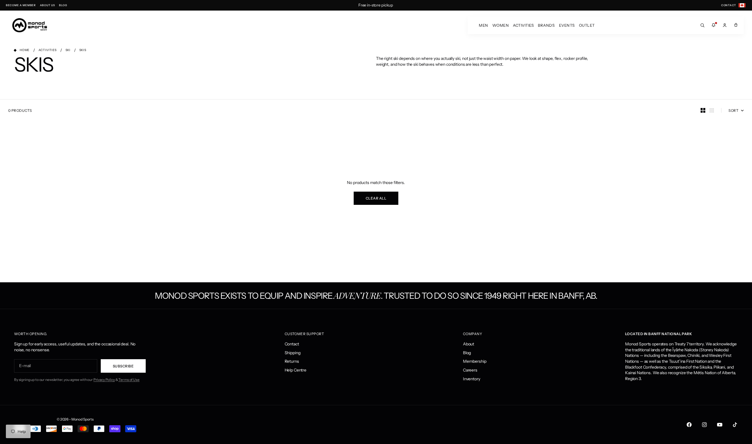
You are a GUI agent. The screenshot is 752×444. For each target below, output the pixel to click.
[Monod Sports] (29, 25)
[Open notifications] (713, 25)
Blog (467, 352)
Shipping (293, 352)
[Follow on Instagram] (704, 425)
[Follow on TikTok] (735, 425)
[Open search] (702, 25)
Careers (470, 370)
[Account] (724, 25)
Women (500, 25)
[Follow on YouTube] (720, 425)
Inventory (471, 378)
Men (483, 25)
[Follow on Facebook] (689, 425)
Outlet (587, 25)
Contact (292, 344)
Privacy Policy (104, 379)
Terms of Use (128, 379)
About (468, 344)
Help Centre (295, 370)
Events (567, 25)
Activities (523, 25)
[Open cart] (735, 25)
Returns (292, 361)
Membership (474, 361)
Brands (546, 25)
